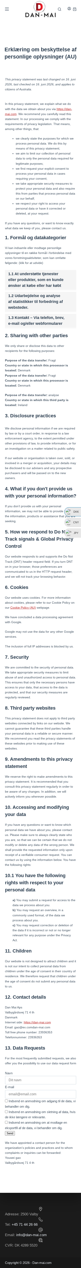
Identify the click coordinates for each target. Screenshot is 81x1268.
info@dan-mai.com (31, 1235)
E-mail (9, 1087)
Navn (9, 1073)
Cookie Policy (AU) (23, 607)
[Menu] (7, 9)
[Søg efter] (59, 9)
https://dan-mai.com (37, 1022)
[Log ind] (69, 9)
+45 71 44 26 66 (25, 1224)
